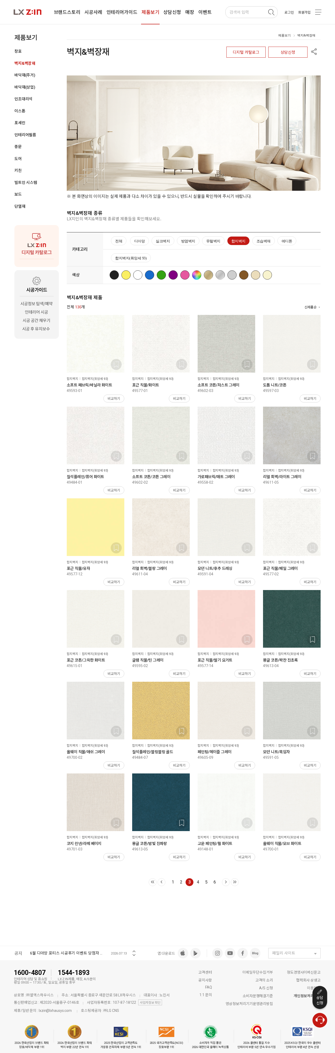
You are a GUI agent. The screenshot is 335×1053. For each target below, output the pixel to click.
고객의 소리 (264, 980)
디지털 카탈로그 (246, 52)
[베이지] (257, 275)
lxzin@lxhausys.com (55, 1010)
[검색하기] (271, 12)
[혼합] (198, 275)
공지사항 (205, 980)
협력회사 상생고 (308, 980)
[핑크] (186, 275)
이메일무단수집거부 (257, 972)
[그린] (163, 275)
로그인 (289, 12)
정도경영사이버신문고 (304, 972)
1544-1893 (74, 972)
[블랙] (115, 275)
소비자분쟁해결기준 (258, 996)
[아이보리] (269, 275)
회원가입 (304, 12)
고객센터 (205, 972)
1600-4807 (30, 972)
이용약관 (314, 988)
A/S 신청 (266, 988)
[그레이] (233, 275)
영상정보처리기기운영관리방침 (249, 1004)
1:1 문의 (205, 995)
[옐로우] (127, 275)
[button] (314, 52)
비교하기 (114, 399)
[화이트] (139, 275)
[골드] (210, 275)
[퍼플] (174, 275)
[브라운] (245, 275)
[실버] (221, 275)
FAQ (208, 987)
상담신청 (288, 52)
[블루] (151, 275)
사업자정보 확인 (150, 1003)
